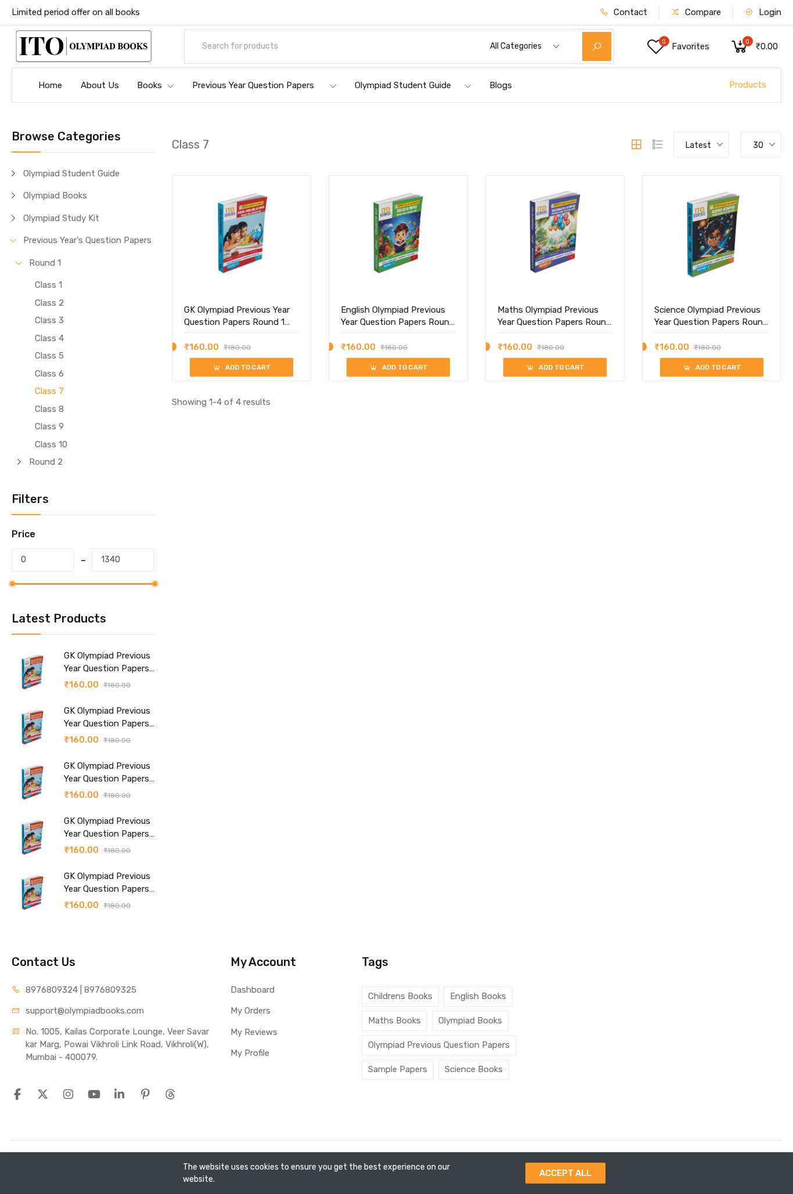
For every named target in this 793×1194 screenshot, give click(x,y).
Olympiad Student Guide (403, 85)
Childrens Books (400, 996)
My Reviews (253, 1032)
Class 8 (49, 409)
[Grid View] (636, 144)
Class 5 (49, 355)
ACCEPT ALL (565, 1173)
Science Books (474, 1069)
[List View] (658, 144)
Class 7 (49, 391)
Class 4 (49, 338)
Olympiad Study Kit (61, 218)
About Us (100, 85)
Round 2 (46, 462)
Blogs (500, 85)
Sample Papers (397, 1069)
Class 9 (49, 426)
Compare (702, 12)
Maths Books (394, 1020)
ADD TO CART (247, 367)
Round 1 (45, 263)
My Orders (250, 1010)
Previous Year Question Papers (253, 85)
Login (768, 12)
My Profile (249, 1053)
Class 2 (49, 303)
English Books (478, 996)
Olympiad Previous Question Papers (439, 1045)
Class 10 (51, 444)
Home (50, 85)
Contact (629, 12)
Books (149, 85)
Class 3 (49, 320)
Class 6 (49, 373)
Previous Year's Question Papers (87, 240)
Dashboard (252, 990)
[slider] (12, 584)
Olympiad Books (55, 195)
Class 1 (48, 285)
